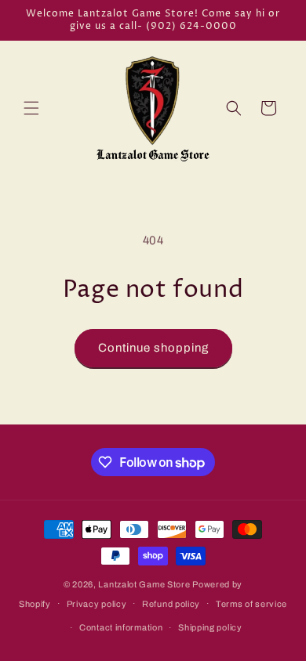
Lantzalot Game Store (144, 584)
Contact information (120, 627)
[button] (31, 108)
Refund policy (171, 604)
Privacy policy (97, 604)
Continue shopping (153, 347)
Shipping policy (210, 627)
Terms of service (251, 604)
